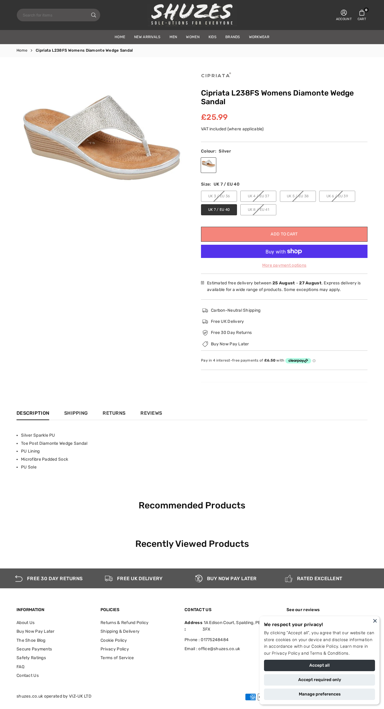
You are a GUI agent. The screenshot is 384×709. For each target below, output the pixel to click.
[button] (362, 15)
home (120, 37)
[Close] (375, 620)
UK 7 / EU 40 (219, 210)
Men (173, 37)
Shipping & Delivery (120, 631)
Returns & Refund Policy (124, 622)
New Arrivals (147, 37)
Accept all (319, 665)
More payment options (284, 265)
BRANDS (232, 37)
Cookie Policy (324, 646)
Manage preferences (319, 694)
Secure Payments (34, 649)
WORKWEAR (259, 37)
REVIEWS (151, 413)
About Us (25, 622)
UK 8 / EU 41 (258, 210)
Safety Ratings (31, 657)
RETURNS (114, 413)
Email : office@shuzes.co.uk (212, 649)
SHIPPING (76, 413)
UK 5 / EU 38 (298, 196)
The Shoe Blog (31, 640)
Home (21, 50)
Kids (212, 37)
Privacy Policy (286, 653)
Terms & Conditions (329, 653)
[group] (102, 136)
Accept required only (319, 679)
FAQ (20, 666)
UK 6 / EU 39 (337, 196)
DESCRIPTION (32, 413)
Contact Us (27, 675)
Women (192, 37)
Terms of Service (117, 657)
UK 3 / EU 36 (219, 196)
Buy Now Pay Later (35, 631)
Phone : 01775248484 (206, 639)
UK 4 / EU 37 (258, 196)
